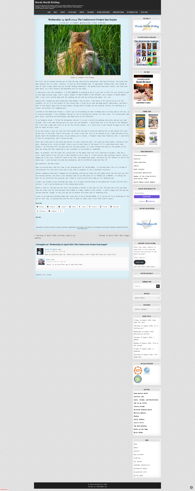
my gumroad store (132, 12)
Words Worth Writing (47, 2)
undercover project (122, 227)
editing (58, 227)
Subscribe (139, 262)
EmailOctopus (151, 201)
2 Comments (75, 23)
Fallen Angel (64, 227)
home (49, 12)
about (55, 12)
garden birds (72, 227)
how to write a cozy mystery (84, 227)
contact (62, 12)
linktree (82, 12)
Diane (48, 259)
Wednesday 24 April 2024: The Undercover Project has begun (82, 19)
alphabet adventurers (103, 12)
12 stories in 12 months (49, 227)
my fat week (144, 12)
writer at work (86, 23)
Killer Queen (105, 227)
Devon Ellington (51, 249)
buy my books (72, 12)
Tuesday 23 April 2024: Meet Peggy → (115, 235)
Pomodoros (113, 227)
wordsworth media (118, 12)
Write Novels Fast (82, 228)
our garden (90, 12)
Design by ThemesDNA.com (97, 486)
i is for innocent (97, 227)
